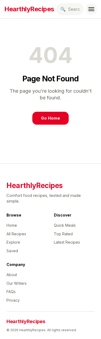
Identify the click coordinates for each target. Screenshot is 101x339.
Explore (13, 242)
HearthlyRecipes (29, 9)
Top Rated (63, 234)
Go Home (50, 118)
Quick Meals (65, 225)
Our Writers (16, 283)
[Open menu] (91, 9)
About (11, 274)
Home (11, 225)
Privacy (13, 300)
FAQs (11, 291)
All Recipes (16, 234)
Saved (12, 250)
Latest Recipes (67, 242)
